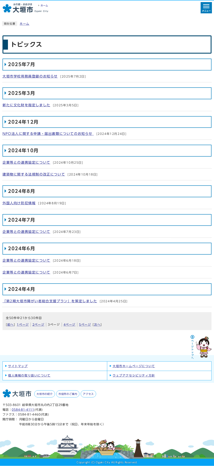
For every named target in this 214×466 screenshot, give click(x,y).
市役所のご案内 (68, 394)
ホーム (24, 23)
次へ (97, 324)
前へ (10, 324)
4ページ (69, 324)
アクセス (88, 394)
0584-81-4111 (23, 409)
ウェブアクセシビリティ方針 (134, 375)
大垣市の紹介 (45, 394)
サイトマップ (18, 366)
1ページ (23, 324)
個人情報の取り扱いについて (29, 375)
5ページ (85, 324)
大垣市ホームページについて (134, 366)
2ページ (38, 324)
